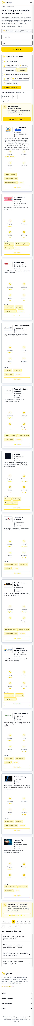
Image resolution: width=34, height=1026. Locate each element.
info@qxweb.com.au (7, 986)
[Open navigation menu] (31, 2)
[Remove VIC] (16, 96)
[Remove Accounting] (10, 96)
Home (3, 7)
